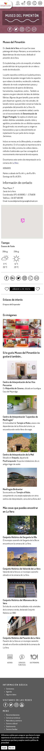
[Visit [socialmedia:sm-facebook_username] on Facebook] (6, 279)
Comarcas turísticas (13, 718)
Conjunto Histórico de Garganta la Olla (20, 537)
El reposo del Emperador (11, 304)
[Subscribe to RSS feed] (28, 30)
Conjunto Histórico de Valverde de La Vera (21, 568)
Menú (40, 3)
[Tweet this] (18, 279)
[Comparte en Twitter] (16, 30)
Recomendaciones (13, 715)
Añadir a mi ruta (22, 289)
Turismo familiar (11, 729)
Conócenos (10, 689)
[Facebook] (5, 706)
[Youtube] (21, 706)
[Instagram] (16, 706)
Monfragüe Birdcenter (13, 489)
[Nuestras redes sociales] (34, 3)
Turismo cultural (11, 723)
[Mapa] (18, 3)
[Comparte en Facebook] (10, 30)
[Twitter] (11, 706)
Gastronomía (34, 663)
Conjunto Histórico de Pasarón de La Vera (21, 637)
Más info (11, 748)
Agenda (10, 663)
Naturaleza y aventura (14, 720)
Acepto (4, 748)
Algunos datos (11, 694)
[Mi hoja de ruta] (23, 3)
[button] (22, 221)
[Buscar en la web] (29, 3)
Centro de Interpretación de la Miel (18, 454)
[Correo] (34, 30)
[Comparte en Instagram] (22, 30)
